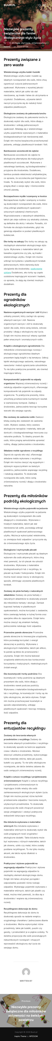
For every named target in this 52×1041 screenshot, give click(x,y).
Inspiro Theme (20, 1036)
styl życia (25, 43)
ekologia (16, 43)
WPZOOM (33, 1036)
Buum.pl (10, 5)
